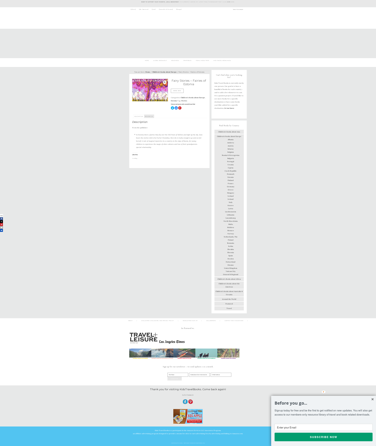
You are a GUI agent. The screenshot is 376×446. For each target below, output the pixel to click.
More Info (177, 90)
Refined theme (189, 443)
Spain (230, 256)
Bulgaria (230, 158)
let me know (229, 108)
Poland (230, 240)
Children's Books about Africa (229, 279)
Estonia (174, 101)
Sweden (231, 259)
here (229, 2)
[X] (1, 221)
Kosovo (231, 205)
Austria (231, 146)
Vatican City (230, 271)
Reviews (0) (149, 116)
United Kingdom (230, 268)
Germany (230, 187)
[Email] (1, 227)
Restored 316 (200, 443)
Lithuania (230, 215)
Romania (230, 243)
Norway (230, 234)
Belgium (230, 152)
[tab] (138, 116)
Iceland (231, 196)
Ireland (231, 199)
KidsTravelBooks (188, 20)
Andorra (230, 143)
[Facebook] (1, 218)
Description (138, 116)
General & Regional (230, 274)
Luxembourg (231, 218)
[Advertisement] (188, 43)
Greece (231, 190)
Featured (229, 304)
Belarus (231, 149)
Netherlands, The (231, 237)
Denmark (230, 174)
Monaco (230, 230)
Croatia (231, 165)
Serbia (230, 246)
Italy (230, 202)
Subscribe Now (323, 437)
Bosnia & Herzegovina (230, 155)
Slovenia (230, 252)
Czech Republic (231, 171)
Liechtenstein (230, 212)
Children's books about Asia (229, 132)
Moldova (230, 227)
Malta (230, 224)
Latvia (230, 209)
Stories (184, 101)
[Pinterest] (1, 224)
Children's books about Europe (164, 72)
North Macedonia (231, 221)
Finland (231, 180)
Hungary (230, 193)
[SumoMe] (1, 230)
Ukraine (230, 265)
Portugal (230, 161)
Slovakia (230, 249)
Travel (229, 308)
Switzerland (230, 262)
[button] (324, 403)
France (230, 183)
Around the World (229, 299)
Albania (231, 139)
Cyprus (230, 168)
